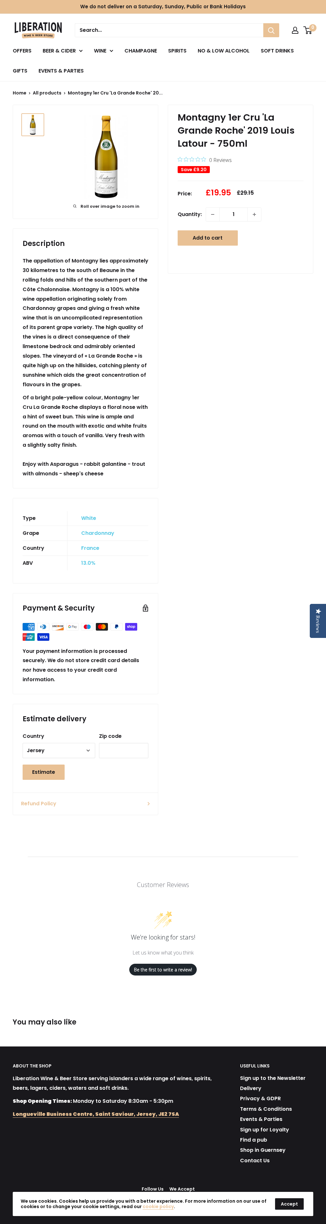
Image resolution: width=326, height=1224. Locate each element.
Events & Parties (261, 1119)
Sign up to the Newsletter (273, 1078)
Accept (289, 1204)
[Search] (271, 30)
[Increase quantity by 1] (254, 214)
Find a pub (253, 1140)
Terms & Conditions (266, 1109)
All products (47, 93)
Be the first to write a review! (163, 970)
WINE (100, 50)
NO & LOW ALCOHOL (224, 50)
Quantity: (190, 214)
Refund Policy (38, 803)
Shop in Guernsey (263, 1150)
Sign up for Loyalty (264, 1129)
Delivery (250, 1088)
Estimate (43, 772)
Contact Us (255, 1160)
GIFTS (20, 70)
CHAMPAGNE (140, 50)
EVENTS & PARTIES (61, 70)
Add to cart (208, 237)
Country (33, 736)
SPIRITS (177, 50)
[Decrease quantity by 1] (212, 214)
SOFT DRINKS (277, 50)
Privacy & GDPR (260, 1098)
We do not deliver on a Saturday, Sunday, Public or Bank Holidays (163, 6)
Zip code (110, 736)
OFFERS (22, 50)
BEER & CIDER (59, 50)
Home (19, 93)
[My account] (295, 30)
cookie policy (158, 1206)
